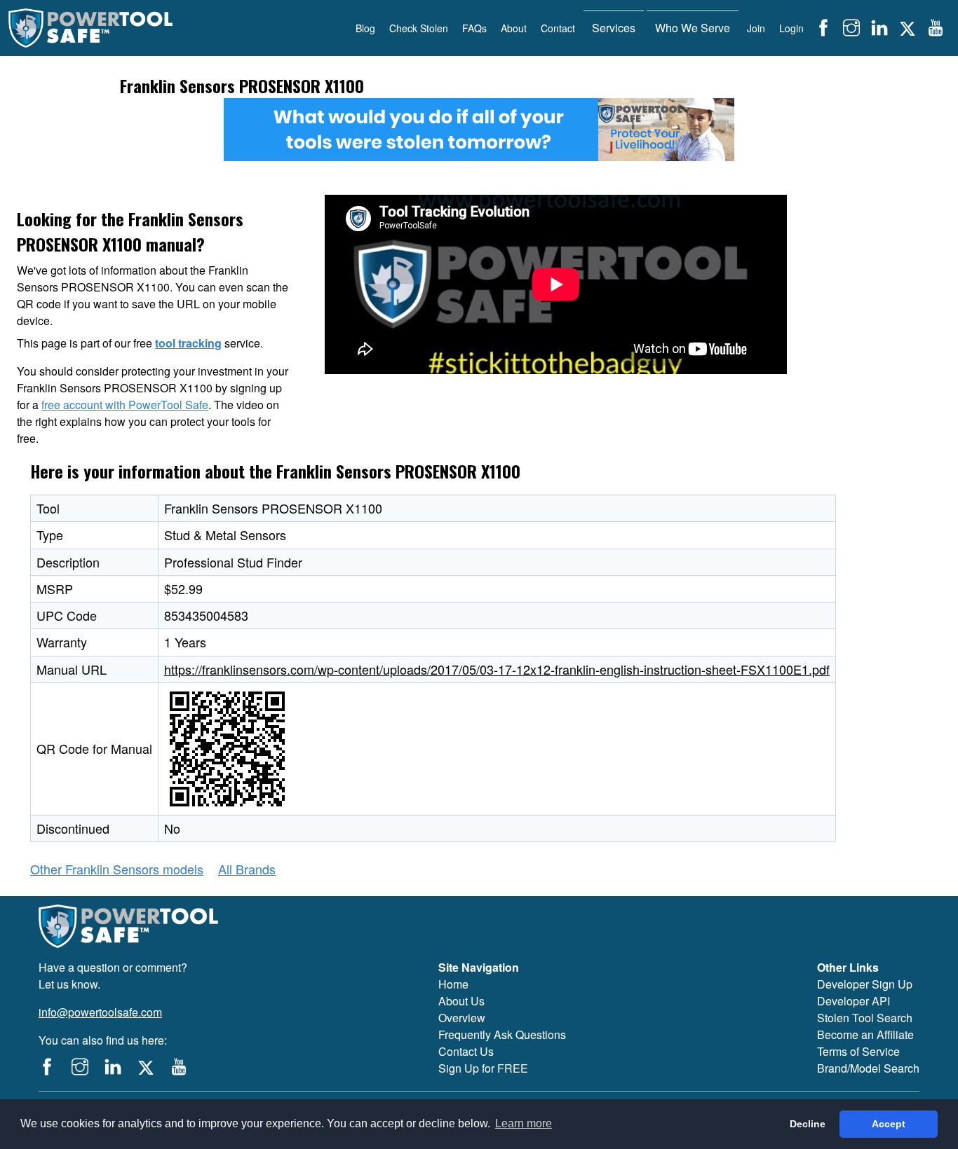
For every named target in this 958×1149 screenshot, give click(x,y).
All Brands (247, 869)
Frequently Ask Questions (502, 1034)
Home (453, 984)
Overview (461, 1018)
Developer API (853, 1001)
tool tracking (188, 343)
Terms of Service (858, 1051)
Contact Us (466, 1051)
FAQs (474, 28)
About (514, 28)
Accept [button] (888, 1123)
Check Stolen (418, 28)
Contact (558, 28)
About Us (461, 1001)
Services (613, 28)
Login (791, 28)
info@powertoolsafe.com (100, 1012)
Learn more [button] (523, 1123)
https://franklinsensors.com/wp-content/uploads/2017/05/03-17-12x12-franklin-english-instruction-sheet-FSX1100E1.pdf (497, 669)
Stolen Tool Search (864, 1018)
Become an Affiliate (865, 1034)
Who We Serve (692, 28)
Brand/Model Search (868, 1068)
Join (756, 28)
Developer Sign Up (864, 984)
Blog (365, 28)
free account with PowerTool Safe (124, 405)
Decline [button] (807, 1123)
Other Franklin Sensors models (116, 869)
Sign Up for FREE (483, 1068)
